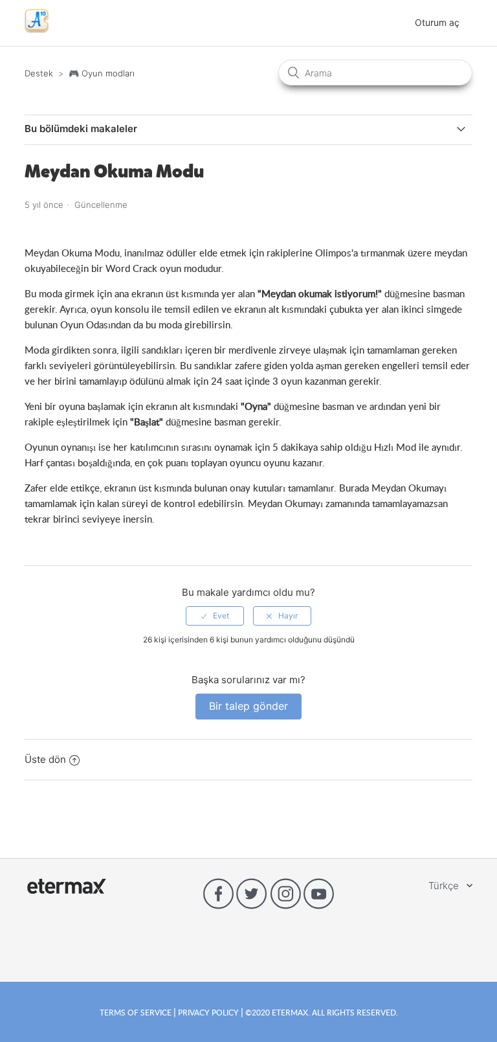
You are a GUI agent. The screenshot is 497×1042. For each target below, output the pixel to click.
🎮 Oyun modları (102, 73)
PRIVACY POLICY (208, 1012)
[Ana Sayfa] (37, 29)
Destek (39, 73)
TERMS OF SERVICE (136, 1012)
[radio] (215, 616)
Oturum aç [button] (437, 22)
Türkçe (444, 885)
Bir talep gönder (248, 705)
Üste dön (45, 759)
